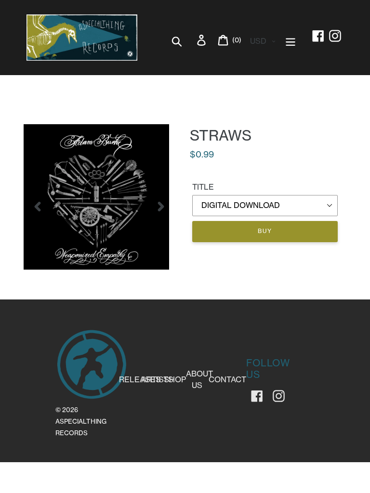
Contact (227, 379)
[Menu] (291, 40)
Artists (157, 379)
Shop (175, 379)
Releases (140, 379)
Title (203, 187)
